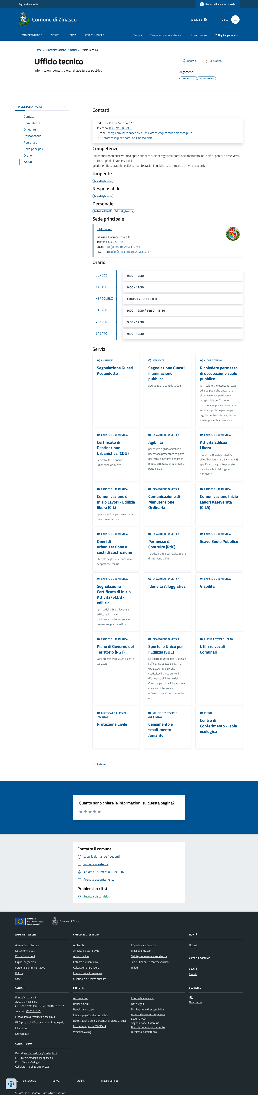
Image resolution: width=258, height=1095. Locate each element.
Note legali (137, 1004)
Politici (19, 973)
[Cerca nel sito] (234, 19)
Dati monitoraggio (25, 1080)
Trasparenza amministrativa (165, 35)
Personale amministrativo (30, 967)
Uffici (73, 50)
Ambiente (79, 945)
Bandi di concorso (83, 1009)
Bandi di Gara (81, 1004)
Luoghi (193, 968)
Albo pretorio (80, 998)
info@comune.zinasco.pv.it (122, 246)
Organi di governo (25, 962)
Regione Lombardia (28, 4)
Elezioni (137, 35)
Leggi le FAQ (138, 1018)
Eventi (193, 974)
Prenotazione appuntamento (148, 1027)
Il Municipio (104, 229)
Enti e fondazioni (25, 956)
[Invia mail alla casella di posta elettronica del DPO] (40, 1053)
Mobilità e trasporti (142, 950)
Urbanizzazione (198, 35)
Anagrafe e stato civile (86, 950)
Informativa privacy (142, 998)
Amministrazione (30, 34)
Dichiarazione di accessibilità (147, 1009)
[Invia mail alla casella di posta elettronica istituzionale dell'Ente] (39, 1017)
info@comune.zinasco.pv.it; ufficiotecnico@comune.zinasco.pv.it (149, 132)
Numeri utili (22, 1034)
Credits (81, 1080)
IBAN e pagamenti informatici (90, 1015)
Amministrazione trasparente (148, 1014)
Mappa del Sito (109, 1080)
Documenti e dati (25, 950)
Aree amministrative (27, 945)
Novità (55, 34)
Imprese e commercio (143, 945)
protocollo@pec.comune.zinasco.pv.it (128, 137)
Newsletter (195, 1002)
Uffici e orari (22, 1028)
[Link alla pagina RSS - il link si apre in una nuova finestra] (206, 19)
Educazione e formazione (87, 973)
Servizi (72, 34)
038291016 (116, 241)
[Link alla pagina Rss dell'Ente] (191, 997)
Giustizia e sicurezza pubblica (89, 979)
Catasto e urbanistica (85, 962)
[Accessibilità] (11, 1084)
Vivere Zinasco (94, 34)
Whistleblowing (82, 1032)
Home (38, 50)
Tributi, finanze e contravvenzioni (150, 962)
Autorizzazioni (81, 956)
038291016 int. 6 (120, 128)
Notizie (193, 945)
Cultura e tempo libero (86, 967)
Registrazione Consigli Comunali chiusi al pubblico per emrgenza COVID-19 (100, 1023)
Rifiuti (134, 967)
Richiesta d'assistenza (144, 1032)
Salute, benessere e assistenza (149, 956)
